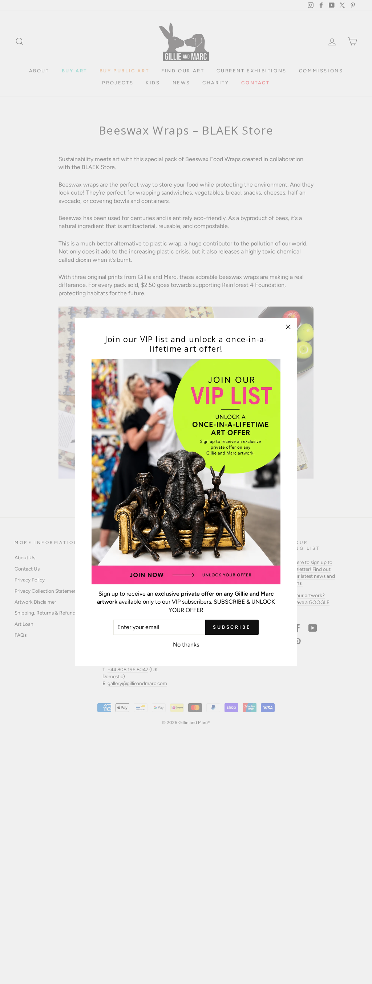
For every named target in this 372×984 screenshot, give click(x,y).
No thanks (186, 644)
